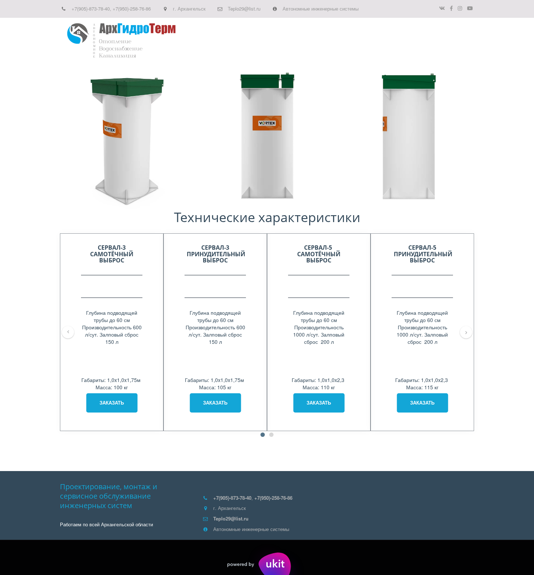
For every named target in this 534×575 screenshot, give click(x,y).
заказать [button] (112, 402)
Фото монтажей (390, 40)
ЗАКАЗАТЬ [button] (319, 402)
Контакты (435, 40)
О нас (319, 40)
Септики (258, 40)
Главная (227, 40)
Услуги (290, 40)
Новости (347, 40)
